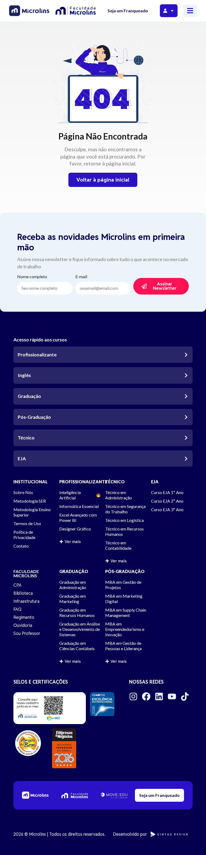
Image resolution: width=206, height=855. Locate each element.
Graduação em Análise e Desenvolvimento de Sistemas (79, 629)
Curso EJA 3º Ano (167, 509)
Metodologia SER (29, 500)
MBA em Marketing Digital (123, 598)
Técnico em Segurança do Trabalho (125, 509)
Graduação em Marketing (72, 598)
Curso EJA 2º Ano (167, 500)
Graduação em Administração (72, 584)
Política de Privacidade (24, 534)
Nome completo (32, 276)
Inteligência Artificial (70, 495)
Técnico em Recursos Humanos (124, 531)
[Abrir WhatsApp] (193, 841)
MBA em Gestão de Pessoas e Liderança (123, 646)
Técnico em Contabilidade (118, 545)
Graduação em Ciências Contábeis (77, 646)
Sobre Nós (23, 492)
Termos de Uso (27, 523)
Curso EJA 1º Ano (167, 492)
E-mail (81, 276)
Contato (21, 545)
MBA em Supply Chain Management (125, 612)
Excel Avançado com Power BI (78, 517)
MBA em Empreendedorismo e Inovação (124, 629)
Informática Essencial (79, 506)
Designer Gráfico (75, 528)
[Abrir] (172, 10)
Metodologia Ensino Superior (32, 512)
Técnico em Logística (124, 520)
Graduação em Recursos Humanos (77, 612)
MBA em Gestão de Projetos (123, 584)
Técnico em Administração (118, 495)
